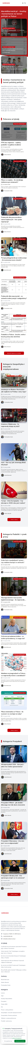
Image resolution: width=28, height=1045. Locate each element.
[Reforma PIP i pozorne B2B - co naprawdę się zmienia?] (14, 27)
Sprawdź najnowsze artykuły (14, 353)
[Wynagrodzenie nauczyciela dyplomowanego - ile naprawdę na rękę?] (14, 586)
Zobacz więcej (14, 519)
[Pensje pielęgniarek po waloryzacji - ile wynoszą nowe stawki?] (14, 246)
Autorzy (4, 976)
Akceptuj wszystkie (20, 1041)
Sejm (2, 995)
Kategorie (4, 989)
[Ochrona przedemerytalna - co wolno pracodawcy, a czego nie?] (14, 625)
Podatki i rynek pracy (6, 1021)
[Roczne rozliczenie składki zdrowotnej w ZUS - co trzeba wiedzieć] (14, 46)
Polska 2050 (4, 1004)
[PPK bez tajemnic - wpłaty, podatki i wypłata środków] (14, 131)
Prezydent (3, 1001)
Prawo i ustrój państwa (7, 1009)
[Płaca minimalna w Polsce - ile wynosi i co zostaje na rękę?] (14, 700)
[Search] (25, 3)
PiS (2, 1007)
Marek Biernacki (7, 475)
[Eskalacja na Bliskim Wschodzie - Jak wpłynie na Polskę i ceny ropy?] (14, 380)
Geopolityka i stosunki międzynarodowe (11, 1012)
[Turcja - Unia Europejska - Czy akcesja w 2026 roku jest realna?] (14, 490)
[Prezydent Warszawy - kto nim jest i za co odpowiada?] (14, 830)
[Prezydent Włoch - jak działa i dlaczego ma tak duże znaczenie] (14, 792)
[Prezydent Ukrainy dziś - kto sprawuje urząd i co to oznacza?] (14, 867)
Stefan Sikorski (7, 513)
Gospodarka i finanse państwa (9, 1015)
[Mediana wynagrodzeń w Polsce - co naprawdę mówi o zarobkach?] (14, 662)
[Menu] (22, 3)
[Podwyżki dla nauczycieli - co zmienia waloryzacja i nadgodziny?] (14, 285)
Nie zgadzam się (8, 1041)
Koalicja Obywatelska (6, 998)
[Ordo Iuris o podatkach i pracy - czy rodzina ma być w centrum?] (14, 549)
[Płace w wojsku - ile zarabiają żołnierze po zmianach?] (14, 168)
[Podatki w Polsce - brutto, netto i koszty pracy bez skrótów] (14, 323)
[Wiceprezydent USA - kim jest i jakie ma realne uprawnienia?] (14, 753)
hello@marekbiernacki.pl (9, 939)
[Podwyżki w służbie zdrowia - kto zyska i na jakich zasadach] (14, 65)
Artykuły (4, 943)
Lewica (3, 993)
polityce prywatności (16, 1038)
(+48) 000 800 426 (7, 936)
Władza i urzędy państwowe (8, 1018)
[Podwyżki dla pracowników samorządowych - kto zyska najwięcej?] (14, 206)
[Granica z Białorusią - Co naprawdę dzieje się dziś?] (14, 415)
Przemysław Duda (8, 402)
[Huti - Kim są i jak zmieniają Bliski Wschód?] (14, 451)
